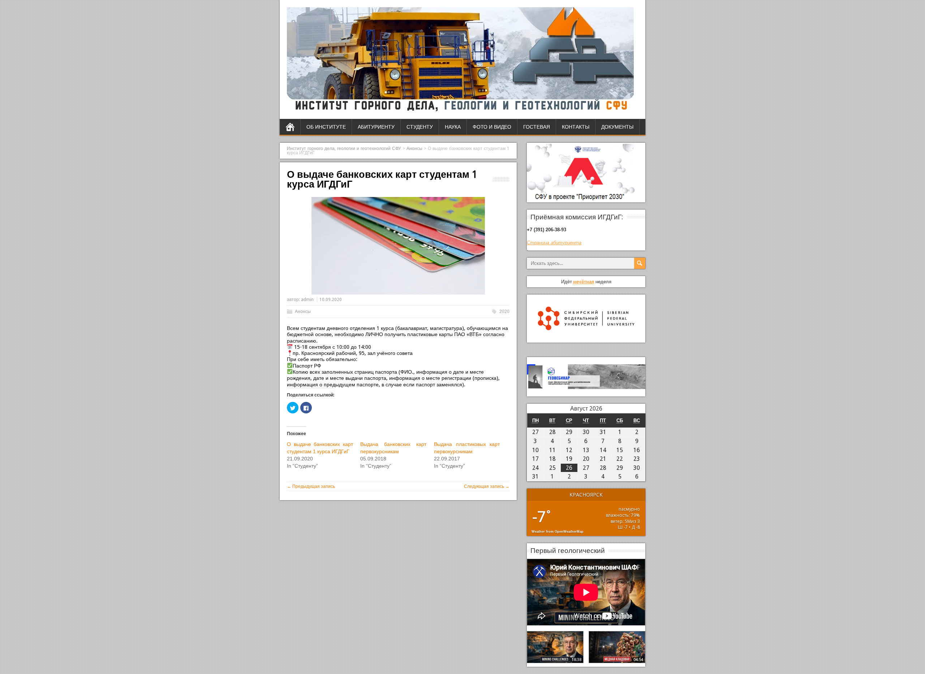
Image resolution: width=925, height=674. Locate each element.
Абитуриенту (376, 127)
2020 (504, 311)
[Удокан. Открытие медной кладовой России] (617, 647)
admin (307, 299)
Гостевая (536, 127)
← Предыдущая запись (311, 486)
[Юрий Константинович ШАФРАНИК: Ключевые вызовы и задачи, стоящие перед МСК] (555, 647)
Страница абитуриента (554, 242)
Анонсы (303, 311)
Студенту (419, 127)
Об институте (326, 127)
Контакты (575, 127)
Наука (453, 127)
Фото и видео (492, 127)
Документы (617, 127)
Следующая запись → (486, 486)
